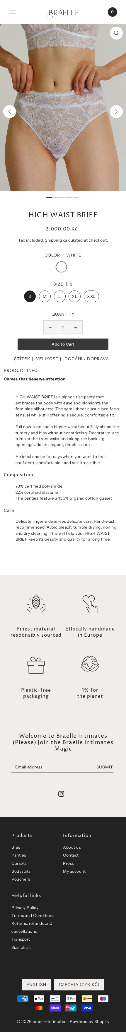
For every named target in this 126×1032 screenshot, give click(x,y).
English (36, 984)
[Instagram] (61, 794)
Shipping (53, 240)
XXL (91, 296)
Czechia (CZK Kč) (79, 984)
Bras (15, 847)
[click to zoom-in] (116, 33)
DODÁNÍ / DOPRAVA (86, 358)
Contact (71, 855)
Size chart (21, 947)
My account (74, 871)
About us (72, 847)
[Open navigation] (12, 12)
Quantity (63, 314)
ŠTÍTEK (22, 358)
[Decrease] (50, 327)
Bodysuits (20, 871)
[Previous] (9, 111)
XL (74, 296)
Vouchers (20, 879)
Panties (18, 855)
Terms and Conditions (32, 915)
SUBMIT (104, 767)
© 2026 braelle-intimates (42, 1021)
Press (68, 863)
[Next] (116, 111)
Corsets (19, 863)
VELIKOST (47, 358)
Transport (20, 939)
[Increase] (75, 327)
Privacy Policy (24, 907)
